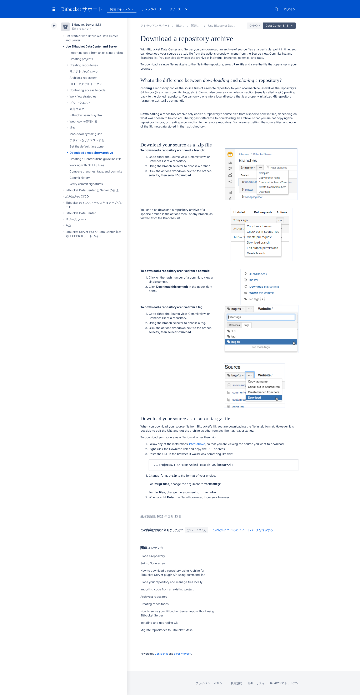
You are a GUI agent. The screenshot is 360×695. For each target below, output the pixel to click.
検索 (276, 9)
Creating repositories (84, 65)
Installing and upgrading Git (159, 622)
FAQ (68, 225)
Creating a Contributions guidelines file (95, 159)
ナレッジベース (152, 9)
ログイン (290, 9)
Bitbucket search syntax (86, 115)
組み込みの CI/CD (77, 196)
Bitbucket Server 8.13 (86, 24)
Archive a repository (83, 77)
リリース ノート (75, 219)
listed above (197, 444)
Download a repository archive (91, 152)
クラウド (255, 25)
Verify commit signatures (86, 184)
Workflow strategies (83, 96)
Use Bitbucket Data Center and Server (91, 46)
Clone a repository (152, 556)
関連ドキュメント (121, 9)
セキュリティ (256, 683)
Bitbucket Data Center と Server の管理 (92, 190)
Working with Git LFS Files (87, 165)
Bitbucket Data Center (80, 213)
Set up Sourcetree (152, 563)
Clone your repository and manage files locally (171, 582)
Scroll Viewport (182, 653)
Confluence (161, 653)
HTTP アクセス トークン (86, 84)
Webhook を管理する (84, 121)
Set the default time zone (87, 146)
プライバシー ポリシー (210, 683)
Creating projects (81, 59)
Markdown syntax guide (86, 134)
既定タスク (77, 109)
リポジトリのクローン (84, 71)
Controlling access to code (87, 90)
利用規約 (236, 683)
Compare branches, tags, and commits (96, 171)
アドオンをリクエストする (87, 140)
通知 (72, 127)
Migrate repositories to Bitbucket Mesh (166, 630)
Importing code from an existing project (96, 52)
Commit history (80, 177)
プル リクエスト (80, 102)
